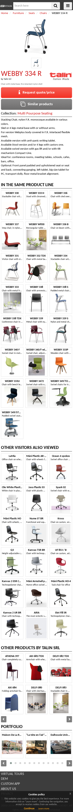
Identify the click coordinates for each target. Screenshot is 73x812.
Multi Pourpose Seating (35, 113)
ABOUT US (8, 789)
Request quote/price (37, 93)
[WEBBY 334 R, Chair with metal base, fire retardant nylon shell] (36, 63)
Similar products (39, 104)
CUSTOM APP (10, 784)
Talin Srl (7, 79)
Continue (29, 808)
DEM (4, 779)
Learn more (43, 809)
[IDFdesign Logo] (6, 6)
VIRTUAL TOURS (12, 774)
